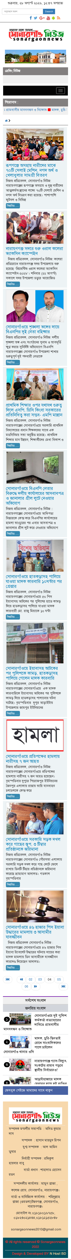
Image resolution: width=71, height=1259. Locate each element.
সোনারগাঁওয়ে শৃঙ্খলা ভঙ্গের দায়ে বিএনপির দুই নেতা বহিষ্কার (32, 329)
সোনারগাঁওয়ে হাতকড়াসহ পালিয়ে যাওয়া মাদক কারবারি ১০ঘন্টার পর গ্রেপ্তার (34, 581)
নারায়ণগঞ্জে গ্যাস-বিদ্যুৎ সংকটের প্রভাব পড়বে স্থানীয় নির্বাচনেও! (51, 1065)
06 (26, 986)
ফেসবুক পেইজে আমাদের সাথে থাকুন (28, 1090)
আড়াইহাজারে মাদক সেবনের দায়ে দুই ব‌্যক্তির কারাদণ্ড (51, 1083)
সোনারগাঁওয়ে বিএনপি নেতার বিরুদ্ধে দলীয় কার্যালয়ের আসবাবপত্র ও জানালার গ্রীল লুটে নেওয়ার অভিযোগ (35, 496)
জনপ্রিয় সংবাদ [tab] (35, 1008)
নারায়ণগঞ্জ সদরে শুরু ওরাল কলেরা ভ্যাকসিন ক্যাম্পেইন (34, 251)
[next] (35, 986)
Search (49, 11)
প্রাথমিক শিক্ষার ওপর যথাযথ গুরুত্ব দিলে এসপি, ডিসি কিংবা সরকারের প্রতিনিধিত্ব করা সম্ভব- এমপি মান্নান (34, 410)
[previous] (21, 979)
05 (59, 979)
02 (30, 979)
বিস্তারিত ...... (13, 205)
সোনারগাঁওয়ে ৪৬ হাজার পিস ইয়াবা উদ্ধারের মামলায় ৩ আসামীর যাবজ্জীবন (35, 932)
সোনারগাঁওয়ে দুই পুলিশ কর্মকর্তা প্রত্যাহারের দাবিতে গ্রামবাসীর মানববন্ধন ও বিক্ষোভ (35, 1022)
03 (40, 979)
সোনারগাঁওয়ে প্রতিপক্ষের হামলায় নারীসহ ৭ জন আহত (33, 759)
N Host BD (58, 1254)
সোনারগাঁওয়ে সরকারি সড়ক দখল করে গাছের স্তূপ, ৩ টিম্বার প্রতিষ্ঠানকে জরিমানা (33, 844)
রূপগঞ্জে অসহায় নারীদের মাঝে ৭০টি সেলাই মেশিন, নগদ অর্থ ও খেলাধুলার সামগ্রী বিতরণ (32, 170)
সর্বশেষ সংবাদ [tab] (35, 1000)
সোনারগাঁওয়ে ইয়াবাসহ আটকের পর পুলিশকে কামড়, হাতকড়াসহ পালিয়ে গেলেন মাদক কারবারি (32, 673)
